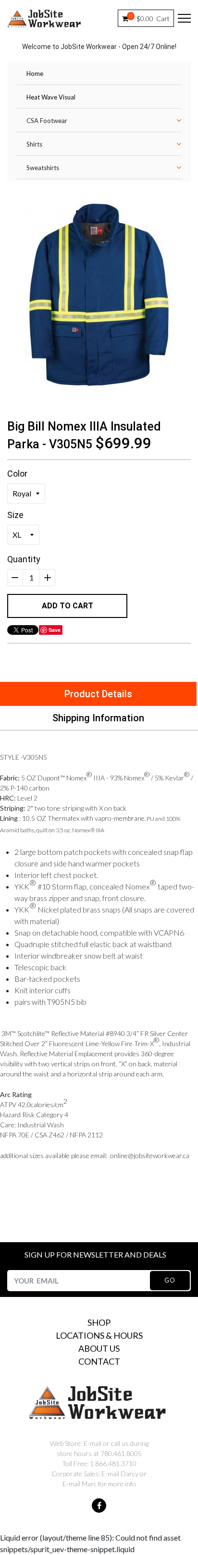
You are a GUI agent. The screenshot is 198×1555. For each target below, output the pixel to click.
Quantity (23, 559)
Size (15, 515)
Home (34, 73)
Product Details (98, 694)
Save (55, 629)
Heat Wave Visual (50, 97)
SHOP (99, 1322)
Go (169, 1280)
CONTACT (99, 1361)
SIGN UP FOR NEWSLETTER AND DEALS (95, 1254)
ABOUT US (99, 1348)
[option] (99, 297)
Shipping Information (98, 718)
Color (17, 474)
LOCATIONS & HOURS (99, 1335)
